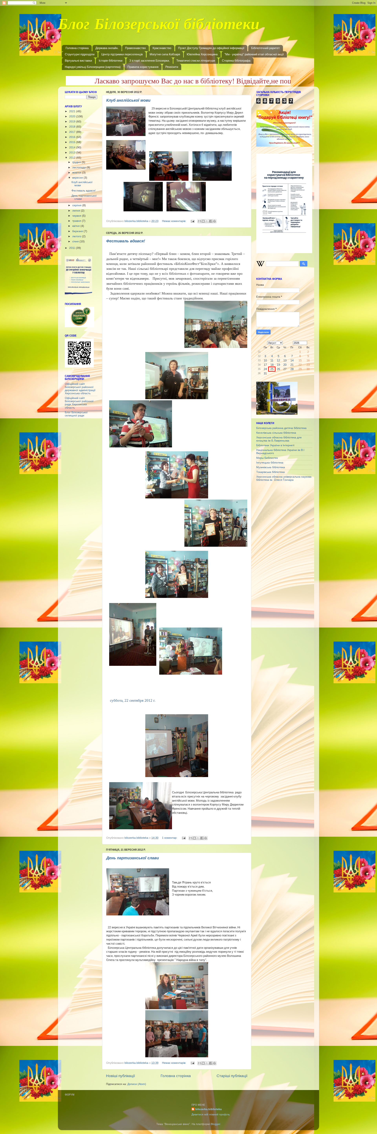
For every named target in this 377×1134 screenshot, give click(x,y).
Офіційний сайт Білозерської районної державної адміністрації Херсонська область (80, 388)
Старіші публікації (232, 1076)
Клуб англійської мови (128, 100)
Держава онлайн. (106, 48)
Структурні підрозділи (79, 54)
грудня (77, 162)
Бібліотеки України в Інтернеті (275, 445)
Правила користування (142, 66)
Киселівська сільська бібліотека (276, 432)
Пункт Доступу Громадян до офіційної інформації (211, 48)
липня (76, 210)
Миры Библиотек (267, 457)
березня (78, 231)
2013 (72, 152)
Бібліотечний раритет (265, 48)
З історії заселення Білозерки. (149, 60)
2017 (72, 131)
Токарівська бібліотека (270, 472)
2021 (72, 111)
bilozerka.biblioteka (208, 1109)
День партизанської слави (132, 858)
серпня (77, 205)
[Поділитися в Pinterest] (214, 221)
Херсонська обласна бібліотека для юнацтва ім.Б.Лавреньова (279, 439)
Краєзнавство (162, 48)
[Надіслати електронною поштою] (199, 221)
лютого (77, 236)
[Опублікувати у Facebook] (211, 221)
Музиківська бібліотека (270, 467)
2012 (72, 157)
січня (76, 241)
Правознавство (135, 48)
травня (77, 220)
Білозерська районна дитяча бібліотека (281, 428)
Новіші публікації (120, 1076)
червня (77, 215)
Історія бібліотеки (110, 60)
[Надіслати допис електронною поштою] (192, 221)
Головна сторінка (77, 48)
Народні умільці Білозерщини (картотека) (93, 66)
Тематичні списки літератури (195, 60)
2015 (72, 142)
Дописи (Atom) (136, 1084)
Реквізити (171, 66)
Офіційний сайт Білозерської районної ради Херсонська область (79, 403)
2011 (72, 247)
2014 (72, 147)
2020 (72, 116)
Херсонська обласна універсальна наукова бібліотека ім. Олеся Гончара (283, 478)
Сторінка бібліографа (236, 60)
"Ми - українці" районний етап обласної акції (254, 54)
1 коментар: (170, 837)
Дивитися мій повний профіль (210, 1114)
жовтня (77, 172)
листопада (79, 167)
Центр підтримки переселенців (122, 54)
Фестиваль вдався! (125, 241)
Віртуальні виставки (78, 60)
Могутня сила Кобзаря (165, 54)
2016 (72, 137)
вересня (78, 177)
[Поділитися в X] (207, 221)
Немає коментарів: (174, 221)
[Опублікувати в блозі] (203, 221)
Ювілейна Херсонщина (202, 54)
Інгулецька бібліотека (269, 462)
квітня (76, 225)
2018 (72, 126)
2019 (72, 121)
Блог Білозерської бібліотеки (159, 26)
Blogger (215, 1124)
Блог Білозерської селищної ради (76, 414)
